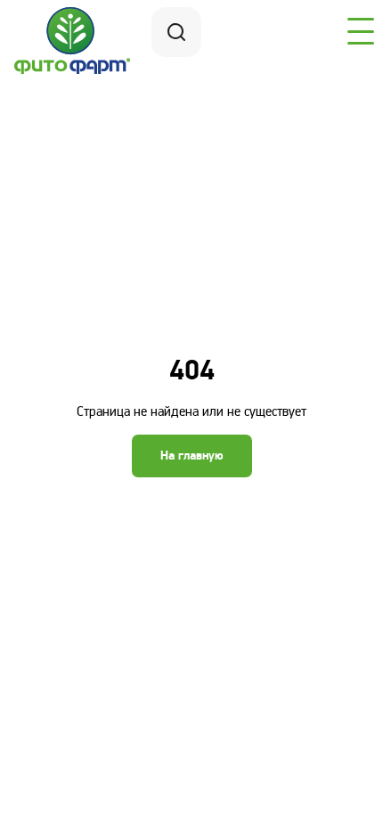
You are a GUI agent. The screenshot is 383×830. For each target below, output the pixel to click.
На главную (192, 456)
